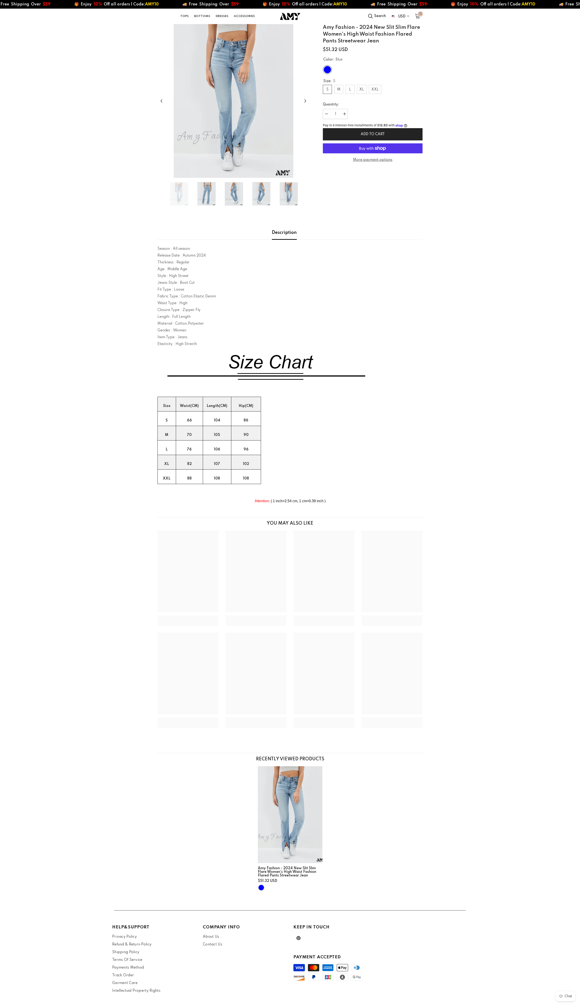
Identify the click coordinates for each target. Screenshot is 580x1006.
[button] (161, 101)
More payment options (372, 160)
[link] (188, 617)
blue (261, 887)
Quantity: (331, 104)
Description (284, 232)
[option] (233, 101)
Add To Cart (373, 134)
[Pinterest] (298, 938)
